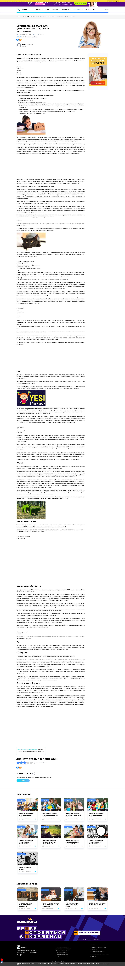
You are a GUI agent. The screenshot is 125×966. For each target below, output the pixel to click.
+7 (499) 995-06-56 (21, 952)
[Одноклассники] (20, 40)
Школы (47, 9)
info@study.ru (33, 952)
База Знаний (77, 9)
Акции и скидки (66, 9)
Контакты (87, 9)
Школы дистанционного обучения (62, 956)
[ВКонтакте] (17, 40)
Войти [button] (106, 9)
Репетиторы (39, 9)
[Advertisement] (51, 166)
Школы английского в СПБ (62, 952)
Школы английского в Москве (62, 950)
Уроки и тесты (55, 9)
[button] (23, 780)
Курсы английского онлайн (63, 947)
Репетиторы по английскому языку (27, 749)
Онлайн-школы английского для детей (62, 948)
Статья (21, 800)
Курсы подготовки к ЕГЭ (62, 954)
